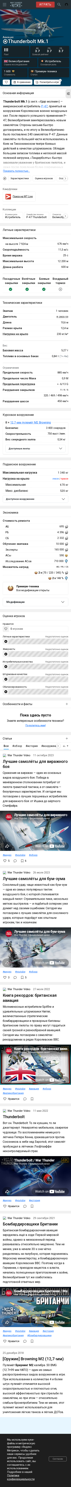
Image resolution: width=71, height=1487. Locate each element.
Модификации (15, 602)
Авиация (34, 1088)
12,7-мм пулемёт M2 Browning (30, 422)
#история (34, 1200)
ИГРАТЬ (45, 4)
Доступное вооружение (20, 499)
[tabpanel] (35, 438)
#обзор (33, 854)
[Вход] (66, 4)
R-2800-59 (62, 316)
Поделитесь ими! (35, 725)
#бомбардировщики (39, 1335)
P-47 (44, 106)
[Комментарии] (15, 861)
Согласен (58, 1458)
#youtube (20, 854)
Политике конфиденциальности (21, 1477)
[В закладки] (32, 1099)
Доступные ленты (19, 448)
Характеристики (20, 178)
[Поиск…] (59, 4)
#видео (7, 854)
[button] (68, 93)
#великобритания (13, 1093)
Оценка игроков (44, 178)
